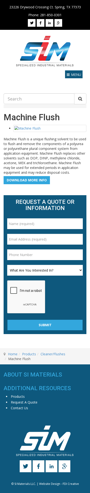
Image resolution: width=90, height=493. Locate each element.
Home (13, 354)
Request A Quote (24, 402)
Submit (45, 325)
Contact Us (19, 408)
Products (29, 354)
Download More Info (27, 180)
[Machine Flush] (49, 128)
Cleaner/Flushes (53, 354)
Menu (76, 74)
